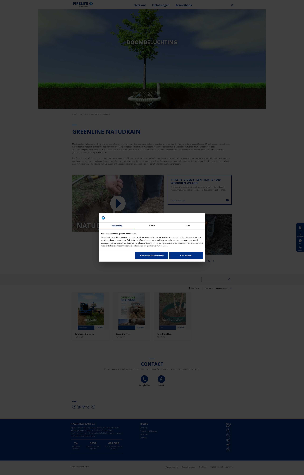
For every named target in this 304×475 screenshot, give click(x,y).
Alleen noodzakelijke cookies (152, 255)
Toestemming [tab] (116, 226)
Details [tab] (152, 226)
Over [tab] (188, 226)
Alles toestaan (186, 255)
